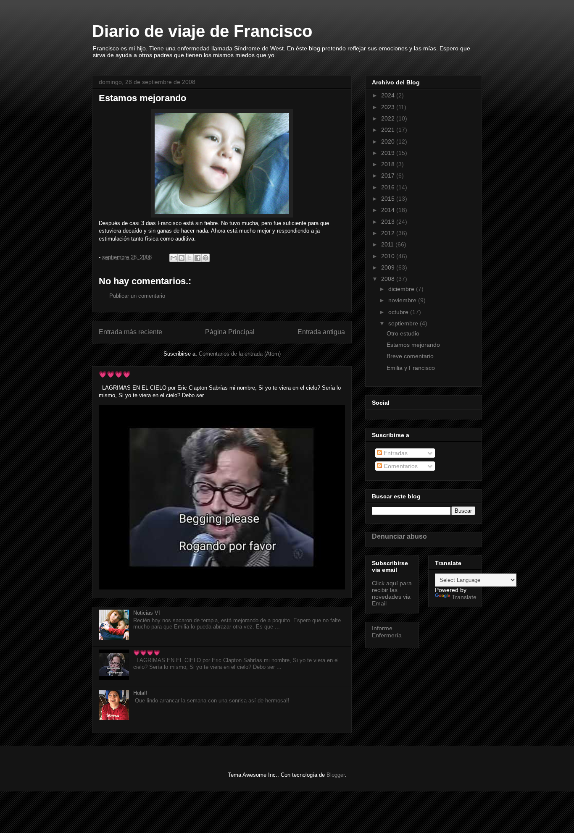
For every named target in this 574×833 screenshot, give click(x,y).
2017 (388, 175)
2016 (388, 187)
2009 (388, 267)
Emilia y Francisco (411, 367)
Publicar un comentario (137, 296)
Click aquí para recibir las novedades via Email (392, 593)
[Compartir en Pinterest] (205, 258)
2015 (388, 198)
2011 (388, 244)
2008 (388, 278)
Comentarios (400, 466)
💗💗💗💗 (115, 374)
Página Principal (230, 331)
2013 (388, 221)
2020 (388, 141)
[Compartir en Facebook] (197, 258)
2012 (388, 233)
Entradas (395, 453)
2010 (388, 256)
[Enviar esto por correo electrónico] (173, 258)
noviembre (403, 300)
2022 (388, 118)
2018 (388, 164)
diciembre (402, 289)
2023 (388, 107)
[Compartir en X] (189, 258)
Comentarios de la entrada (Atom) (240, 354)
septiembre (404, 323)
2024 (388, 95)
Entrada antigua (321, 331)
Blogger (335, 775)
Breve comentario (410, 356)
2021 (388, 129)
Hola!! (140, 693)
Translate (464, 597)
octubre (399, 312)
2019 (388, 152)
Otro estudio (403, 333)
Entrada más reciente (130, 331)
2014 (388, 210)
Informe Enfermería (387, 632)
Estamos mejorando (413, 344)
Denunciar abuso (399, 536)
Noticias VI (146, 613)
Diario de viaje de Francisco (202, 31)
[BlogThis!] (181, 258)
